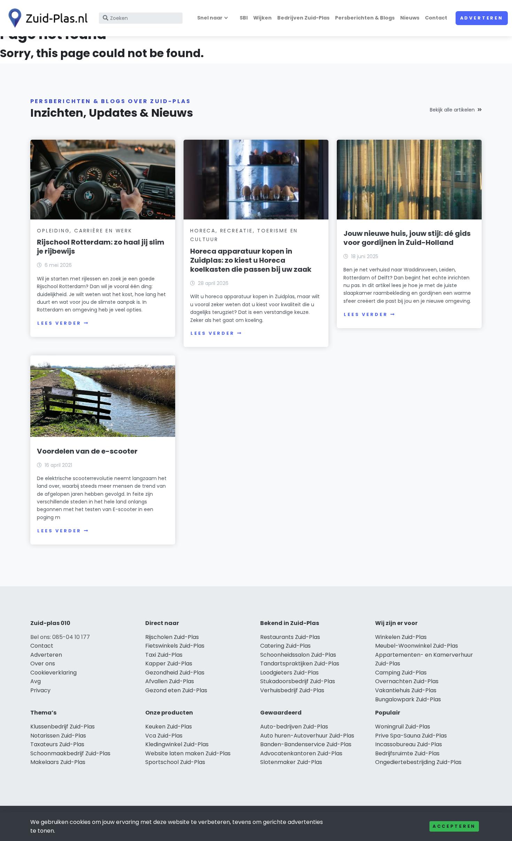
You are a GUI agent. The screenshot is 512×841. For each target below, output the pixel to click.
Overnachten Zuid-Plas (407, 681)
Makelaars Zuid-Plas (57, 762)
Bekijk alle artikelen (452, 109)
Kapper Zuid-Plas (168, 663)
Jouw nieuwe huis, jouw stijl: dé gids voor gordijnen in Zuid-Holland (407, 238)
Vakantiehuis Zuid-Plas (405, 690)
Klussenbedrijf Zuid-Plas (62, 727)
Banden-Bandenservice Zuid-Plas (305, 744)
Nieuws (409, 17)
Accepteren (454, 826)
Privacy (40, 690)
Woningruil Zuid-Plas (402, 727)
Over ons (42, 663)
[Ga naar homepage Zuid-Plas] (46, 18)
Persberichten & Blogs (365, 17)
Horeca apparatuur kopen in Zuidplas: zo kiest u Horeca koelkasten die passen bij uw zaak (250, 260)
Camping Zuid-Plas (401, 673)
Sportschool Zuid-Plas (175, 762)
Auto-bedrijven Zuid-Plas (294, 727)
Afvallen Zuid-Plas (169, 681)
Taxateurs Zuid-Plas (57, 744)
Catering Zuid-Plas (285, 646)
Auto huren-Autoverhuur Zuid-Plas (307, 736)
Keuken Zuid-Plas (168, 727)
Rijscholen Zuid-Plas (172, 637)
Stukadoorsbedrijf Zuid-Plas (297, 681)
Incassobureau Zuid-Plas (408, 744)
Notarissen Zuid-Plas (58, 736)
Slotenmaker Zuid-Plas (291, 762)
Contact (436, 17)
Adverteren (481, 18)
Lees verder (59, 323)
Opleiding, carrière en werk (84, 230)
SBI (244, 17)
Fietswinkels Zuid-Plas (174, 646)
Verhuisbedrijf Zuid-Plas (292, 690)
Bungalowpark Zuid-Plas (408, 699)
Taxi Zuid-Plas (164, 655)
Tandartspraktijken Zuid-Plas (299, 663)
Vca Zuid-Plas (164, 736)
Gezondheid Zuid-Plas (174, 673)
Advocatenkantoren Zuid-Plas (301, 753)
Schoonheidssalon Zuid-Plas (298, 655)
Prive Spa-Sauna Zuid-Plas (411, 736)
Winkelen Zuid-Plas (401, 637)
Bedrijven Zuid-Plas (303, 17)
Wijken (262, 17)
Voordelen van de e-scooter (87, 451)
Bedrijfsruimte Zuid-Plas (407, 753)
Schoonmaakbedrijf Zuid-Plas (70, 753)
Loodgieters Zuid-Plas (289, 673)
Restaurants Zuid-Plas (290, 637)
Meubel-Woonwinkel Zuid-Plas (416, 646)
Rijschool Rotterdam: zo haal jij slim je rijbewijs (100, 246)
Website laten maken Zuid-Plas (188, 753)
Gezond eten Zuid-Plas (176, 690)
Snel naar (210, 17)
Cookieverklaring (53, 673)
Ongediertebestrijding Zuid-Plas (418, 762)
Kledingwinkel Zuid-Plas (177, 744)
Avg (35, 681)
